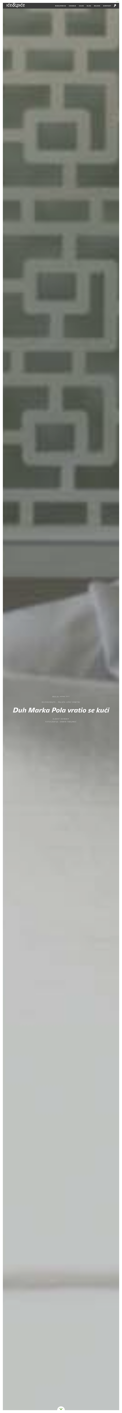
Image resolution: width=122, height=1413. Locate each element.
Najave (97, 6)
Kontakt (107, 6)
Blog (89, 6)
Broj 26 (55, 696)
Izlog (81, 6)
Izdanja (72, 6)
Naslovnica (60, 6)
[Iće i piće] (16, 5)
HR (117, 1)
